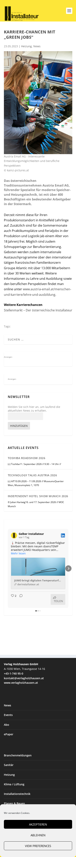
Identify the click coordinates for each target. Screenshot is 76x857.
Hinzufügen (19, 426)
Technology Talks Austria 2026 (32, 475)
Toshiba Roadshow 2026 (26, 458)
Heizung (26, 46)
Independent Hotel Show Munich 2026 (38, 496)
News (37, 46)
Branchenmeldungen (18, 755)
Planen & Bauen (14, 803)
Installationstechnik (17, 794)
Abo (6, 725)
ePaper (8, 734)
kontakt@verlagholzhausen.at (24, 678)
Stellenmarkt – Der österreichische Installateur (38, 310)
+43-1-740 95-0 (13, 673)
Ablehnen (38, 835)
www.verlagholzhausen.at (21, 683)
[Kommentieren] (19, 599)
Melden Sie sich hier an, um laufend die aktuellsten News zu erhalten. (34, 408)
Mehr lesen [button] (18, 553)
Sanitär (8, 765)
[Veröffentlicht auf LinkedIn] (63, 535)
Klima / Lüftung (14, 784)
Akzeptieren (38, 824)
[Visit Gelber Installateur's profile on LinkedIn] (14, 535)
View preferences (38, 846)
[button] (8, 568)
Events (8, 715)
